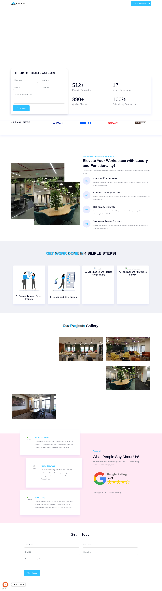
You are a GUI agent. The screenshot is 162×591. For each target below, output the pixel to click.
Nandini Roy (40, 497)
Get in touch (21, 108)
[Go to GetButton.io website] (5, 588)
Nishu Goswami (48, 466)
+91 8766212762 (142, 4)
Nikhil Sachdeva (42, 437)
